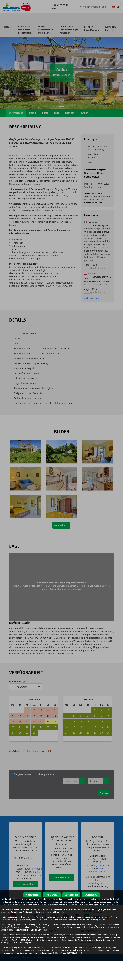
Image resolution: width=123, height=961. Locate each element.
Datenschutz (71, 894)
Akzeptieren (32, 894)
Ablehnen (52, 894)
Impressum (91, 894)
